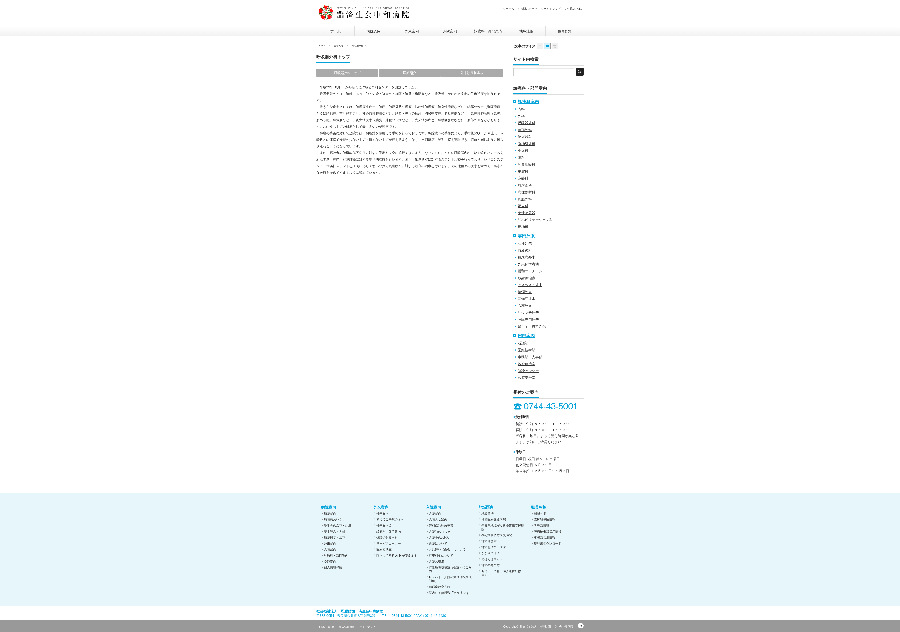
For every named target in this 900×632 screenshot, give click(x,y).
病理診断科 (526, 192)
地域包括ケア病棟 (493, 547)
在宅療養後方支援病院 (496, 535)
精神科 (523, 227)
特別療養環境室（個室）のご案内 (450, 569)
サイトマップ (552, 9)
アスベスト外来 (530, 285)
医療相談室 (384, 549)
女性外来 (525, 243)
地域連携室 (526, 364)
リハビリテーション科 (535, 220)
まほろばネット (492, 559)
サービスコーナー (388, 543)
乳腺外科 (525, 199)
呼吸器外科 (526, 123)
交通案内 (330, 561)
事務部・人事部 (530, 357)
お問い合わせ (528, 9)
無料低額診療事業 (441, 525)
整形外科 (525, 130)
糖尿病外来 (526, 257)
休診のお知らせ (387, 537)
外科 (521, 116)
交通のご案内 (575, 9)
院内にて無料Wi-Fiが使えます (396, 555)
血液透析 (525, 250)
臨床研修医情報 (544, 519)
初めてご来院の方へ (390, 519)
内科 (521, 109)
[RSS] (581, 625)
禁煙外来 (525, 292)
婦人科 (523, 206)
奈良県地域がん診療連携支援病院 (502, 527)
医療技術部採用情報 (547, 531)
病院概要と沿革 (334, 537)
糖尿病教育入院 (439, 587)
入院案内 (450, 31)
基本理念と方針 (334, 531)
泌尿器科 (525, 137)
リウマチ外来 (528, 312)
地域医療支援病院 (493, 519)
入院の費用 (436, 561)
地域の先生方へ (492, 565)
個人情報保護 (333, 567)
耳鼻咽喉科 (526, 164)
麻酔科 (523, 178)
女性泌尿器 (526, 213)
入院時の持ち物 (439, 531)
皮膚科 (523, 171)
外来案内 (412, 31)
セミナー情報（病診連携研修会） (501, 573)
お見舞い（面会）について (447, 549)
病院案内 (374, 31)
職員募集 (565, 31)
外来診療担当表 (472, 73)
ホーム (510, 9)
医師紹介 (409, 73)
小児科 (523, 151)
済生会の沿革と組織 (337, 525)
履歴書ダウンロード (547, 543)
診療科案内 (528, 101)
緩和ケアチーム (530, 271)
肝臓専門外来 (528, 320)
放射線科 (525, 185)
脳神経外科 (526, 144)
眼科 (521, 158)
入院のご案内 (438, 519)
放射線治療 (526, 278)
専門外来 (526, 236)
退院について (438, 543)
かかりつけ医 (490, 553)
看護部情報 (541, 525)
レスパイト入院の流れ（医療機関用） (450, 579)
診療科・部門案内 (488, 31)
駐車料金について (441, 555)
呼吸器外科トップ (347, 73)
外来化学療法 (528, 264)
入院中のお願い (439, 537)
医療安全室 (526, 378)
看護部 (523, 343)
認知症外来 (526, 299)
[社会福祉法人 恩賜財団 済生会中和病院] (364, 12)
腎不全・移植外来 (532, 326)
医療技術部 (526, 350)
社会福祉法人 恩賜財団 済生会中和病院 (546, 626)
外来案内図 (384, 525)
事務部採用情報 (544, 537)
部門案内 (526, 335)
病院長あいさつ (334, 519)
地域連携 (526, 31)
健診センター (528, 371)
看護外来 (525, 306)
